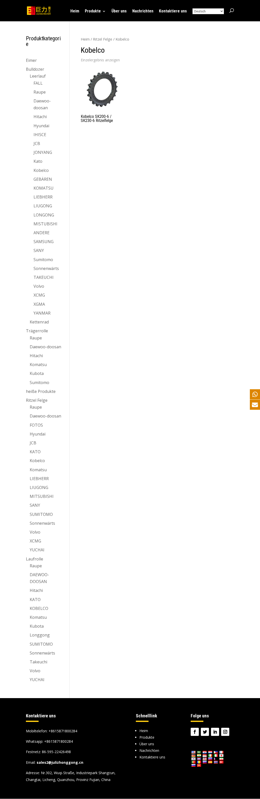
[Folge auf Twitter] (205, 732)
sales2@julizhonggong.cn (60, 762)
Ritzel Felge (102, 39)
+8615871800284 (58, 741)
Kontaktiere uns (173, 11)
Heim (74, 11)
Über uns (119, 11)
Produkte (93, 11)
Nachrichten (142, 11)
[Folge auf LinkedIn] (215, 732)
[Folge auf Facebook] (195, 732)
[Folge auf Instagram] (225, 732)
